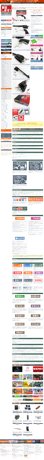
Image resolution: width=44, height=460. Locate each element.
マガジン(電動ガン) (4, 105)
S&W (3, 78)
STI (2, 69)
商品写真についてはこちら (16, 302)
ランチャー (3, 96)
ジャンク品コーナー (4, 129)
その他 (3, 87)
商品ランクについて (15, 263)
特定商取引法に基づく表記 (27, 457)
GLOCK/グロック (4, 86)
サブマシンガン (4, 94)
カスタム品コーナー (4, 125)
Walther (3, 79)
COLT (3, 61)
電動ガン (2, 101)
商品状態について (15, 293)
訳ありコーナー (3, 128)
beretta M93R (4, 73)
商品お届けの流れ (27, 439)
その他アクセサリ (3, 118)
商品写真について (15, 152)
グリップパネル (3, 117)
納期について (14, 215)
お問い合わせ (6, 138)
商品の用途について (15, 130)
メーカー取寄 (3, 57)
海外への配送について (16, 148)
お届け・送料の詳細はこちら (4, 455)
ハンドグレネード (4, 97)
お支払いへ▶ (6, 27)
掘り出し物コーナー (4, 127)
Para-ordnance (4, 70)
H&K (3, 81)
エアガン (2, 102)
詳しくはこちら (19, 125)
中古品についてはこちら (16, 269)
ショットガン (4, 95)
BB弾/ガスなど (3, 110)
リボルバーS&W (4, 89)
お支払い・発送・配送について (17, 196)
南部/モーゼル (4, 85)
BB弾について (15, 361)
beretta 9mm (4, 72)
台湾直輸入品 (3, 54)
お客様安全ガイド (9, 133)
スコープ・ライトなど (4, 112)
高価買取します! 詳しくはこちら (37, 13)
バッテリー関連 (3, 111)
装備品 (2, 119)
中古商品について (15, 258)
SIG (3, 77)
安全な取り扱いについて (16, 138)
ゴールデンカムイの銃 (4, 51)
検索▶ (6, 39)
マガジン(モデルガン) (4, 109)
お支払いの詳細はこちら (4, 447)
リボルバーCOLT (4, 88)
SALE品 (2, 55)
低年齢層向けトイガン (4, 104)
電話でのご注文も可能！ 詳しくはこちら (18, 188)
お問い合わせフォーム (38, 454)
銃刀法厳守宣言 (12, 439)
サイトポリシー (15, 157)
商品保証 (4, 137)
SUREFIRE (2, 113)
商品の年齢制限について (16, 134)
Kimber (3, 64)
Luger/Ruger (3, 80)
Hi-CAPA (3, 71)
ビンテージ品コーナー (4, 126)
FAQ (17, 439)
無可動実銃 (2, 120)
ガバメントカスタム (4, 63)
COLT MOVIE (4, 62)
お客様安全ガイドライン (16, 140)
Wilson (3, 65)
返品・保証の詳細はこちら (15, 452)
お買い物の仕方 (15, 160)
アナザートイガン (3, 103)
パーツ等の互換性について (16, 145)
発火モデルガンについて (16, 344)
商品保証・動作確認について (16, 338)
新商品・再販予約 (3, 56)
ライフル (3, 93)
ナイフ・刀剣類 (3, 121)
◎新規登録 (9, 20)
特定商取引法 (22, 439)
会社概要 (9, 137)
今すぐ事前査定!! (6, 13)
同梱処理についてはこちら (16, 194)
